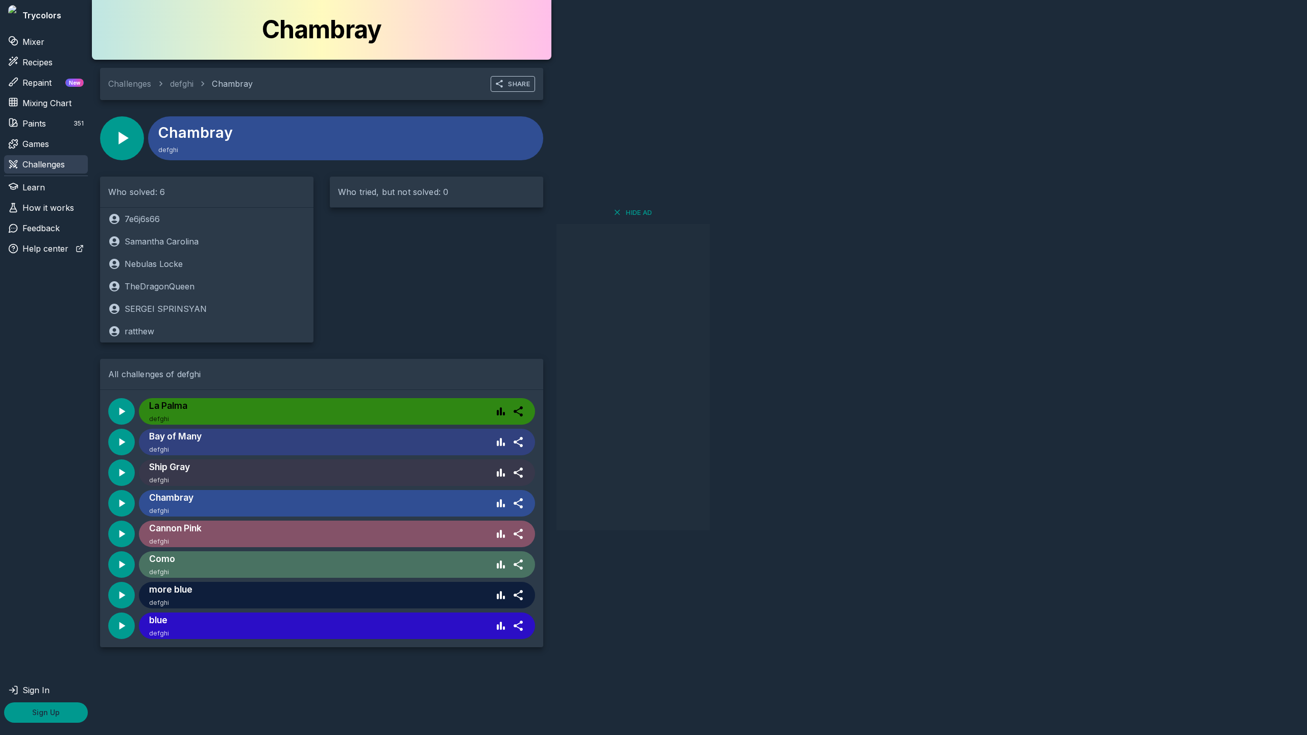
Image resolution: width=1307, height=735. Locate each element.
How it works (48, 208)
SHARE (519, 84)
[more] (518, 411)
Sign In (36, 690)
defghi (182, 84)
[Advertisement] (633, 377)
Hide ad (639, 212)
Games (35, 144)
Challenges (43, 164)
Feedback (41, 228)
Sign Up (46, 712)
